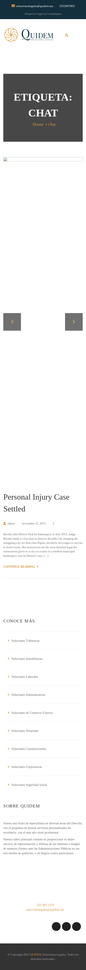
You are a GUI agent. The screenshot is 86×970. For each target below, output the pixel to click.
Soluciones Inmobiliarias (26, 658)
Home (38, 124)
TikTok (76, 926)
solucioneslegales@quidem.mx (34, 6)
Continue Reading (19, 566)
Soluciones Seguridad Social (29, 785)
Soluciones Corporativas (26, 767)
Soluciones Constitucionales (28, 749)
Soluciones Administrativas (28, 694)
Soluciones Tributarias (25, 640)
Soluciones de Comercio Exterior (32, 712)
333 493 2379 (45, 905)
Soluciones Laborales (24, 676)
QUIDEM (35, 954)
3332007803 (67, 6)
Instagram (56, 926)
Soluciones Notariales (24, 730)
